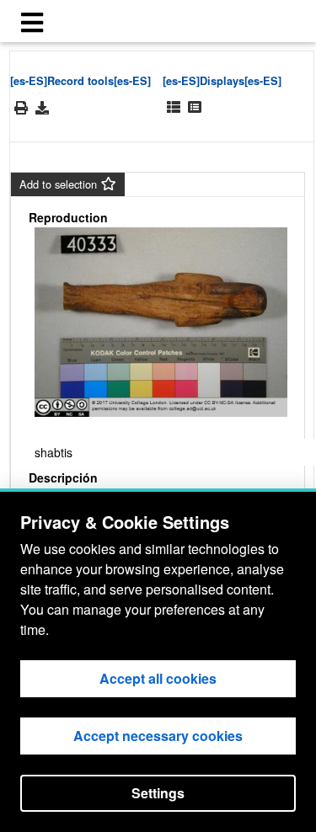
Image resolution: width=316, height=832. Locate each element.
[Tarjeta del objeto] (194, 107)
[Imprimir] (21, 108)
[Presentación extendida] (173, 107)
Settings (158, 793)
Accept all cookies (158, 678)
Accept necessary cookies (158, 735)
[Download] (42, 107)
